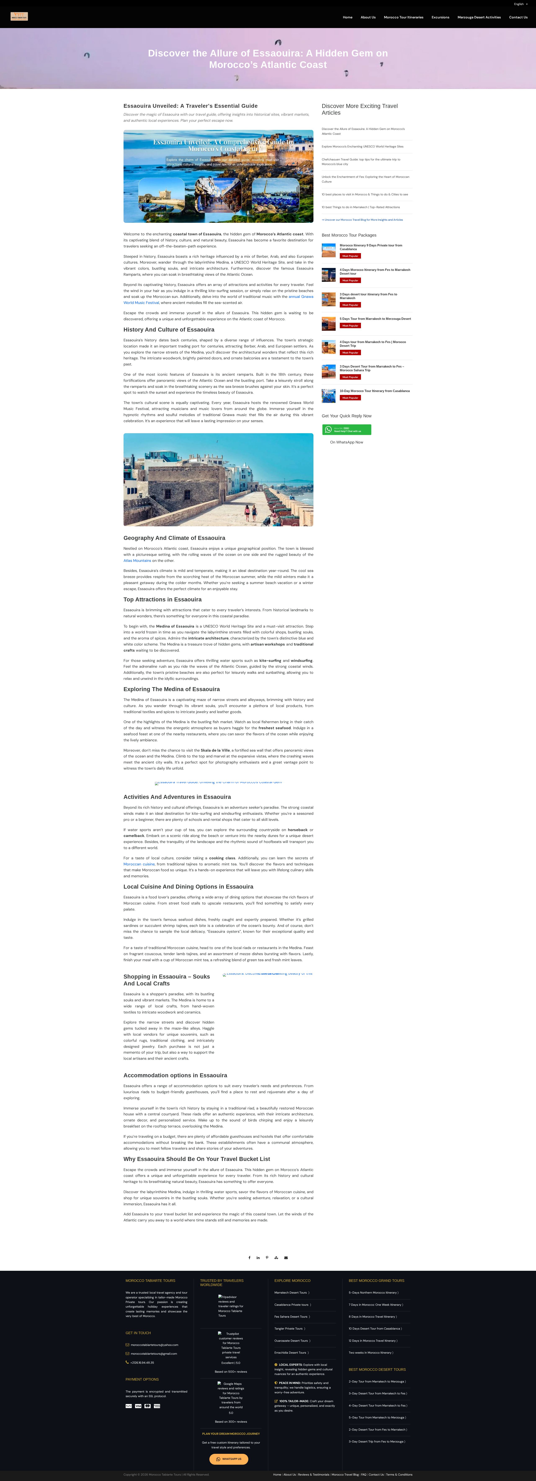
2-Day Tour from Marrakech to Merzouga (376, 1381)
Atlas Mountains (137, 560)
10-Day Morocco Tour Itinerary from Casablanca (375, 391)
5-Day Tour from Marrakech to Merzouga (376, 1417)
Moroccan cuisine (139, 864)
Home (347, 17)
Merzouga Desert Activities (479, 17)
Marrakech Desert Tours (290, 1292)
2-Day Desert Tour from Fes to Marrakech (377, 1429)
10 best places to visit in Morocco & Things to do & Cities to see (365, 194)
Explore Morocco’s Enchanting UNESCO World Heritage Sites (362, 146)
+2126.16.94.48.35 (142, 1362)
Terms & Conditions (399, 1474)
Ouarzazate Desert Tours (291, 1341)
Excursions (440, 17)
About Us (368, 17)
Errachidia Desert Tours (290, 1352)
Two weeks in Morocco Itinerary (370, 1352)
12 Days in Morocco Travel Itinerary (372, 1341)
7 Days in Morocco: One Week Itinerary (375, 1305)
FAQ (363, 1474)
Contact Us (518, 17)
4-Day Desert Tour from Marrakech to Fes (377, 1405)
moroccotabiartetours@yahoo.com (154, 1345)
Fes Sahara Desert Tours (290, 1316)
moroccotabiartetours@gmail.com (154, 1353)
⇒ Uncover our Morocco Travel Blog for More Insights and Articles (362, 220)
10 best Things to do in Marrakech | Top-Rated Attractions (361, 207)
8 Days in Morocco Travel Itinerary (372, 1316)
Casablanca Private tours (291, 1305)
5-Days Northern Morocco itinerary (373, 1292)
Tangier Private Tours (288, 1328)
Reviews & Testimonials (313, 1474)
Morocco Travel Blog (345, 1474)
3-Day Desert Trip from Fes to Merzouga (376, 1441)
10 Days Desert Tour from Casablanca (374, 1328)
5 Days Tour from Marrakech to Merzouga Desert (375, 318)
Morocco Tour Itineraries (403, 17)
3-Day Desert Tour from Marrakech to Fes (377, 1393)
